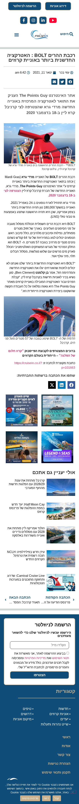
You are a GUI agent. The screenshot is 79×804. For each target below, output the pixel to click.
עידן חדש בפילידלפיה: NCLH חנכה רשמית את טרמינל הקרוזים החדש (26, 555)
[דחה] (73, 791)
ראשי (66, 737)
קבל (56, 798)
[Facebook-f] (24, 20)
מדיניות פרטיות (30, 798)
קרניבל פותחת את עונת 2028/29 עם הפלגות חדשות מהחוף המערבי (27, 484)
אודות (66, 746)
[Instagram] (33, 20)
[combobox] (64, 34)
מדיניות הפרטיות (35, 658)
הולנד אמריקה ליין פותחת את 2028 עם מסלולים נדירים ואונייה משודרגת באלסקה (26, 532)
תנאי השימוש (60, 658)
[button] (16, 35)
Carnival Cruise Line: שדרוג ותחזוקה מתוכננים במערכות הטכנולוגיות (26, 579)
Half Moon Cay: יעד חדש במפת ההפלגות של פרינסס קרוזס (27, 508)
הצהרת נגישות (59, 763)
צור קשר (63, 755)
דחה (46, 798)
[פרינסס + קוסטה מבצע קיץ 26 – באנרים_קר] (22, 462)
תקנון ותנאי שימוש (56, 772)
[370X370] (57, 462)
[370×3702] (22, 425)
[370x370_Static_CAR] (57, 425)
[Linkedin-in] (43, 20)
